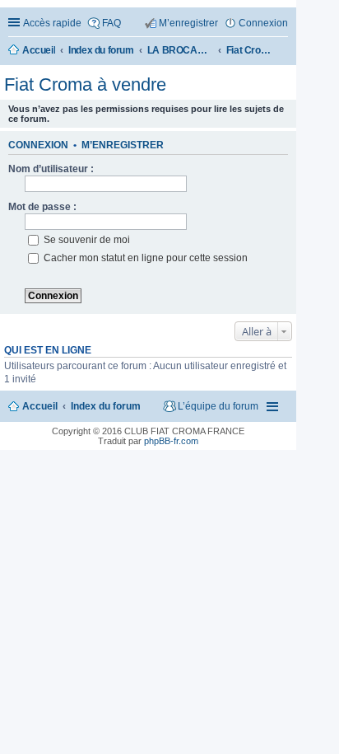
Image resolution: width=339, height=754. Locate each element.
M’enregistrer (122, 145)
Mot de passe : (42, 207)
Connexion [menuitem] (263, 23)
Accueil (40, 406)
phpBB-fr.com (171, 441)
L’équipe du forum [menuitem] (218, 406)
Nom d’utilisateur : (51, 169)
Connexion (38, 145)
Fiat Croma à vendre (85, 84)
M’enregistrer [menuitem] (188, 23)
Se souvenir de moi (85, 240)
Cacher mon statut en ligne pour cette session (144, 258)
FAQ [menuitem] (111, 23)
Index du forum (106, 406)
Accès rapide (52, 23)
